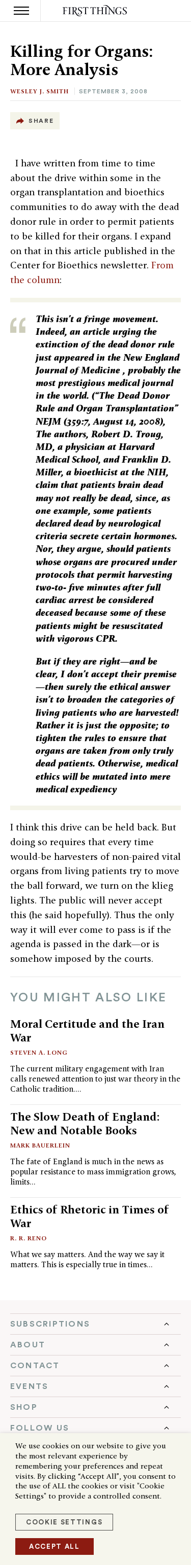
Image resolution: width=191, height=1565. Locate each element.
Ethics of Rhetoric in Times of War (89, 1216)
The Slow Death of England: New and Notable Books (85, 1123)
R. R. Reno (28, 1238)
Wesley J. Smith (39, 91)
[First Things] (95, 11)
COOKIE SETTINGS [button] (64, 1522)
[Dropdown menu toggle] (95, 1324)
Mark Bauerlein (40, 1145)
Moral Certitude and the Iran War (87, 1031)
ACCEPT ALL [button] (54, 1546)
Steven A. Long (39, 1052)
